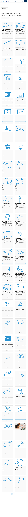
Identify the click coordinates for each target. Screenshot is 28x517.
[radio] (3, 13)
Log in (25, 1)
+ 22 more (2, 19)
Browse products (15, 1)
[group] (14, 16)
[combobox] (15, 6)
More (19, 1)
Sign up (23, 1)
